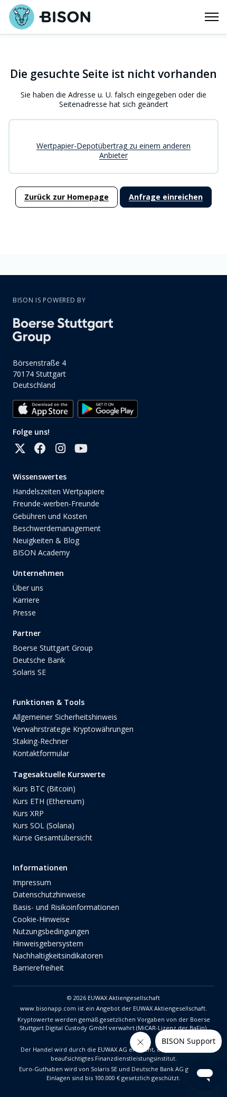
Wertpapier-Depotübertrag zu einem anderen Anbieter (113, 150)
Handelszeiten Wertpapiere (59, 491)
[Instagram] (60, 448)
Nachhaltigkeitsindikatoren (58, 956)
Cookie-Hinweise (41, 919)
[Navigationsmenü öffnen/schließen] (212, 17)
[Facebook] (40, 448)
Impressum (32, 882)
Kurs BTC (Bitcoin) (44, 788)
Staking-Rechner (40, 741)
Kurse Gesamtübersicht (52, 837)
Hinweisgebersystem (48, 943)
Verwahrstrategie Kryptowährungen (73, 729)
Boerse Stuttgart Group (53, 648)
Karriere (26, 600)
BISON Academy (41, 552)
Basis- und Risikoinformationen (66, 907)
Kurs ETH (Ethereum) (48, 801)
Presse (24, 613)
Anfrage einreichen (166, 197)
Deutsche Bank (39, 660)
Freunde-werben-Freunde (56, 503)
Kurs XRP (28, 813)
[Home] (49, 17)
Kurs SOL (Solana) (43, 825)
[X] (20, 448)
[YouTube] (80, 448)
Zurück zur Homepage (66, 197)
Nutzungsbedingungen (51, 931)
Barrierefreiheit (38, 968)
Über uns (28, 588)
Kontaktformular (41, 753)
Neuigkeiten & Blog (46, 540)
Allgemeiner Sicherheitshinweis (65, 717)
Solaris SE (29, 672)
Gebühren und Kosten (50, 516)
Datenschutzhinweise (49, 894)
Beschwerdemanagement (57, 528)
